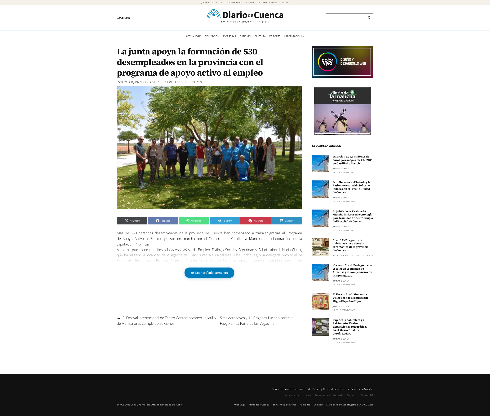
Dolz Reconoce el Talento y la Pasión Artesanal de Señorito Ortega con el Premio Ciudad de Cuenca (352, 187)
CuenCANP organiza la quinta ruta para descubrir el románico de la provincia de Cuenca (350, 245)
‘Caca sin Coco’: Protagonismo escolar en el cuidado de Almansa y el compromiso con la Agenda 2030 (352, 270)
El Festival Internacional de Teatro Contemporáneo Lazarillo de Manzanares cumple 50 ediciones (166, 320)
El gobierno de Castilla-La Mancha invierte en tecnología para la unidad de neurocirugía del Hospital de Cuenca (353, 216)
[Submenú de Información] (303, 36)
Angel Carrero (341, 255)
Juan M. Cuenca (143, 82)
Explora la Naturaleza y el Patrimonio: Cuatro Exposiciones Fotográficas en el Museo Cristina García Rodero (350, 326)
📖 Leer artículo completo (209, 273)
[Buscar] (369, 17)
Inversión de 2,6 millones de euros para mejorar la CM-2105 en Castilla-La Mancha (352, 160)
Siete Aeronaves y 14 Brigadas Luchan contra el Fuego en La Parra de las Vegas (257, 320)
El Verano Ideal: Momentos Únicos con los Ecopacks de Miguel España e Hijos (350, 298)
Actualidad (165, 82)
